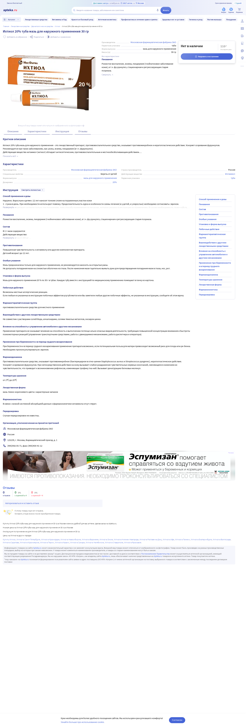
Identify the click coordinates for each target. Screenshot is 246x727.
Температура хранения (210, 279)
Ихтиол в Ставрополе (114, 542)
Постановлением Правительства (155, 553)
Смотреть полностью (31, 190)
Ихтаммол (230, 173)
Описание (13, 131)
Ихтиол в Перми (47, 542)
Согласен (177, 720)
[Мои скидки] (242, 28)
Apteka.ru (37, 548)
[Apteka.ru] (12, 10)
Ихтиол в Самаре (77, 542)
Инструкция (62, 131)
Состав (202, 209)
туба (233, 178)
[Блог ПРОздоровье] (242, 36)
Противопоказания (208, 214)
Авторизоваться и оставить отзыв (22, 503)
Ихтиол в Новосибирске (71, 539)
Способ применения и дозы (212, 199)
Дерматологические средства (42, 26)
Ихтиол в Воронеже (90, 539)
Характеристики (37, 131)
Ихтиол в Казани (62, 542)
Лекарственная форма (210, 284)
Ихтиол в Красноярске (29, 542)
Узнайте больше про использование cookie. (82, 722)
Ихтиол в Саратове (11, 542)
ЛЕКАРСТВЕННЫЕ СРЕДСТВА (20, 26)
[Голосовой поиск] (157, 10)
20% (115, 182)
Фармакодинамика (208, 274)
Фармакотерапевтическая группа (212, 236)
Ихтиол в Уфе (168, 539)
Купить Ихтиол (9, 539)
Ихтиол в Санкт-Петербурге (28, 539)
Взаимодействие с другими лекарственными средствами (213, 244)
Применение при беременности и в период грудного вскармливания (215, 266)
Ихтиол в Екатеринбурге (201, 539)
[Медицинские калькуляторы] (242, 43)
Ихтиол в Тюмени (182, 539)
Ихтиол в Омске (106, 539)
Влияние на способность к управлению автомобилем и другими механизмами (213, 254)
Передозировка (207, 294)
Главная (6, 26)
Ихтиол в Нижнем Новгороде (126, 539)
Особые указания (207, 219)
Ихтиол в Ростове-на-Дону (151, 539)
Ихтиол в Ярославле (132, 542)
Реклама (231, 453)
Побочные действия (209, 229)
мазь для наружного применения (100, 178)
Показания (204, 204)
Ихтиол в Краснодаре (50, 539)
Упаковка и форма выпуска (212, 224)
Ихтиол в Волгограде (222, 539)
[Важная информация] (242, 50)
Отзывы (82, 131)
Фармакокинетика (208, 289)
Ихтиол (57, 26)
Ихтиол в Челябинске (95, 542)
